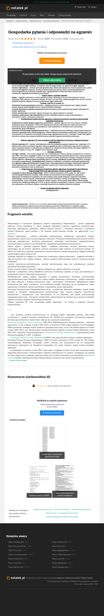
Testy (42, 15)
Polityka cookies (87, 578)
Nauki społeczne (59, 563)
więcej (67, 2)
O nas (80, 581)
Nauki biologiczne (16, 542)
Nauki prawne (58, 558)
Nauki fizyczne (14, 550)
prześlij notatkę (53, 413)
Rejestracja (81, 7)
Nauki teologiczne (60, 567)
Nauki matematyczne (61, 554)
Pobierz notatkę (53, 61)
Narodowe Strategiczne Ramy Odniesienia (25, 322)
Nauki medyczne (15, 558)
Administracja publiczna (43, 509)
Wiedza (51, 15)
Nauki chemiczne (59, 542)
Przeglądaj (11, 15)
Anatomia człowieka (62, 509)
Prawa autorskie (53, 581)
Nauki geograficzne (60, 550)
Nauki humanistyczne (17, 554)
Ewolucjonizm (51, 513)
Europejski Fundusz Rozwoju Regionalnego (27, 338)
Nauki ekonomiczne (16, 546)
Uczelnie (23, 15)
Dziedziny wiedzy (16, 536)
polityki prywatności (73, 578)
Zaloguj (93, 7)
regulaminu (60, 578)
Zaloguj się (41, 385)
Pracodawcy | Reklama (68, 581)
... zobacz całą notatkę (17, 360)
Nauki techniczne (15, 567)
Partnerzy (87, 581)
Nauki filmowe (58, 546)
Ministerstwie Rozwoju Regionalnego (60, 332)
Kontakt (94, 581)
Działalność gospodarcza (81, 509)
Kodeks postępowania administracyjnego (62, 517)
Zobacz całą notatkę (52, 80)
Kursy (33, 15)
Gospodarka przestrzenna (68, 513)
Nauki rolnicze (14, 563)
